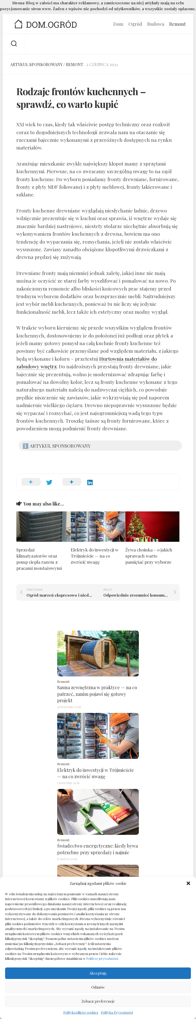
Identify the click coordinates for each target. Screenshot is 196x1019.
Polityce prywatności (102, 958)
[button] (188, 883)
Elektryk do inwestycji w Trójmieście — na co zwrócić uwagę (94, 556)
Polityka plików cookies (80, 1012)
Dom (118, 24)
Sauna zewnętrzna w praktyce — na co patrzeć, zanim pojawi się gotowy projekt (97, 693)
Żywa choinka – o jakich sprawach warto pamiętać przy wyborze (148, 556)
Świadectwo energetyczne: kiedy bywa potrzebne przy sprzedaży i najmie (97, 849)
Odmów (98, 987)
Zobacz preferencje (98, 1001)
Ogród (135, 24)
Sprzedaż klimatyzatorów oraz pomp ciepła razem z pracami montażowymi (39, 559)
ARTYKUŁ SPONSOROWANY (36, 64)
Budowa (155, 24)
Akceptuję (98, 973)
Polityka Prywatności (117, 1012)
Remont (177, 24)
